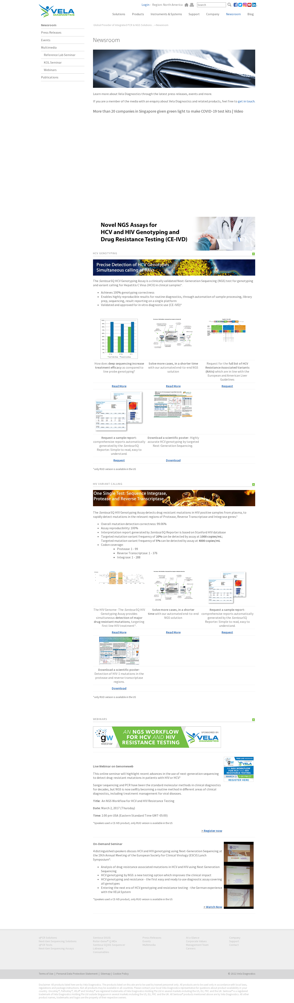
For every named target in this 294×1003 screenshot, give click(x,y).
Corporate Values (196, 941)
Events (45, 40)
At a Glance (192, 937)
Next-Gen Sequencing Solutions (58, 941)
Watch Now (213, 907)
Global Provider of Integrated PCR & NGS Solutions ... (123, 25)
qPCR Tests (45, 945)
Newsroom (48, 25)
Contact (234, 945)
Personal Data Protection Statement (77, 973)
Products (138, 14)
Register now (212, 831)
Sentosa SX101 (102, 937)
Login (145, 5)
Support (194, 14)
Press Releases (51, 32)
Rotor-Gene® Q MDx (105, 941)
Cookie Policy (121, 973)
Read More (119, 386)
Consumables (101, 952)
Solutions (118, 14)
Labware (98, 948)
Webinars (50, 70)
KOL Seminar (53, 62)
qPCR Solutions (48, 937)
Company (212, 14)
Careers (191, 948)
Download (173, 460)
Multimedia (49, 47)
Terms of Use (46, 973)
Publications (49, 77)
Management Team (197, 945)
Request (227, 386)
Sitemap (105, 973)
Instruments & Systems (166, 14)
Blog (250, 14)
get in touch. (246, 101)
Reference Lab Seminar (59, 55)
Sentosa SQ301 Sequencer (109, 945)
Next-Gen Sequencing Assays (56, 948)
